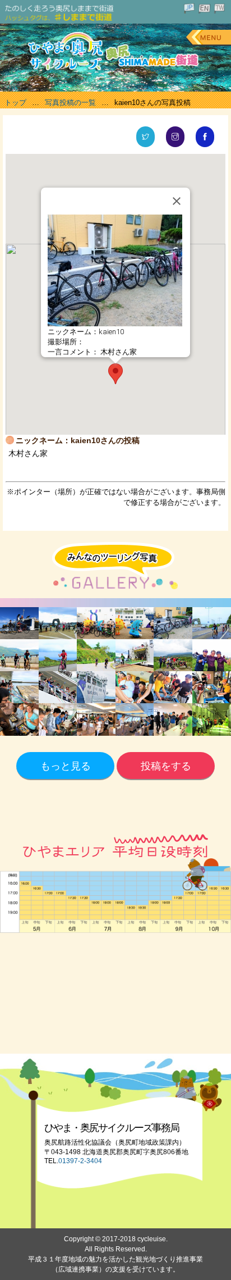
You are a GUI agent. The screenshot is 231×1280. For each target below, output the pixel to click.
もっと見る (65, 766)
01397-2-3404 (80, 1161)
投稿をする (166, 766)
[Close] (176, 201)
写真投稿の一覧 (70, 102)
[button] (115, 374)
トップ (15, 102)
